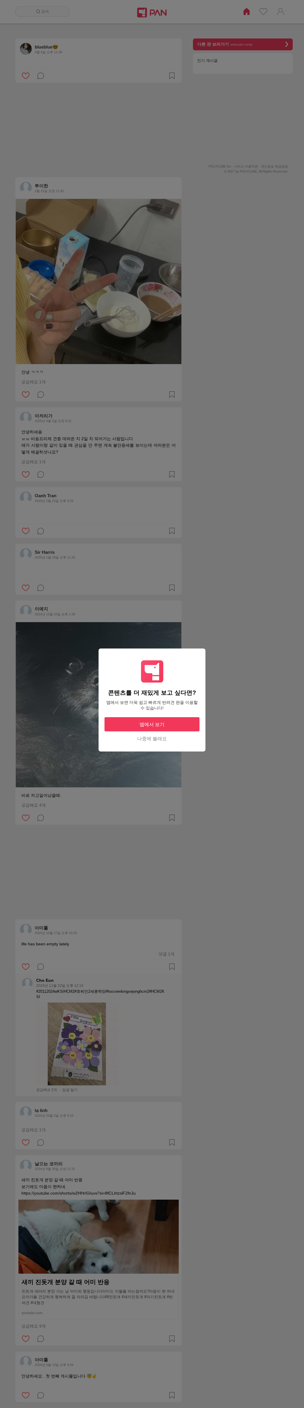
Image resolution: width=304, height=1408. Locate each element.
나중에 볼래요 (152, 738)
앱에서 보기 (152, 724)
